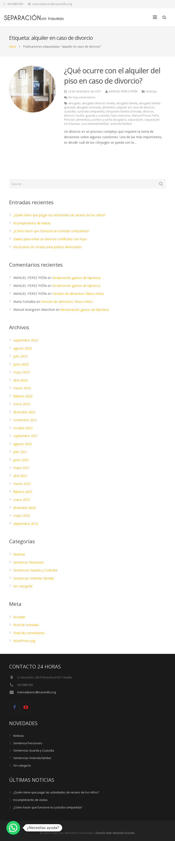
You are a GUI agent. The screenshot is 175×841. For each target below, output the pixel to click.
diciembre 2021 (24, 412)
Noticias (151, 91)
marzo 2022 (22, 388)
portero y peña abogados (109, 120)
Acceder (19, 617)
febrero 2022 (22, 396)
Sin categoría (22, 586)
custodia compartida (91, 111)
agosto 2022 (22, 348)
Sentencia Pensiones (28, 562)
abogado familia (127, 103)
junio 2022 (21, 364)
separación (135, 120)
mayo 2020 (21, 515)
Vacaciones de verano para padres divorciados (47, 247)
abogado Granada (89, 107)
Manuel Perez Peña (145, 115)
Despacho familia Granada (124, 111)
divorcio (148, 111)
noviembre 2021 (25, 420)
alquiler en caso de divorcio (135, 107)
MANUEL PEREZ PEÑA (123, 91)
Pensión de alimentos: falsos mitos (78, 293)
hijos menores (121, 115)
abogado (75, 103)
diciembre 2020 (24, 507)
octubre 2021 (23, 428)
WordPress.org (24, 641)
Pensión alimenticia (77, 120)
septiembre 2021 (25, 436)
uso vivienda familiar (95, 124)
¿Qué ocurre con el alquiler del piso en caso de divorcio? (112, 76)
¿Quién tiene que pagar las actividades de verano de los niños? (59, 215)
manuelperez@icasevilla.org (52, 4)
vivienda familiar (121, 124)
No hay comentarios (81, 97)
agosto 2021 (22, 444)
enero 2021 (21, 499)
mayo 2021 (21, 468)
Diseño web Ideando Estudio (115, 833)
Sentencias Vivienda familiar (33, 578)
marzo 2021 (22, 484)
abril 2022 (20, 380)
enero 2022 (21, 404)
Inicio (12, 46)
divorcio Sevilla (74, 115)
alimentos (109, 107)
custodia (70, 111)
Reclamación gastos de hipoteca (76, 277)
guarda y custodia (97, 115)
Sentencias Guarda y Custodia (35, 570)
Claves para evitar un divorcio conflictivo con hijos (50, 239)
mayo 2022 (21, 372)
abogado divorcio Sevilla (98, 103)
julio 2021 (20, 452)
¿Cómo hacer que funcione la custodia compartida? (51, 231)
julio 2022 (20, 356)
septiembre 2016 (25, 523)
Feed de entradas (26, 625)
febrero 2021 (22, 491)
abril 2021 (20, 476)
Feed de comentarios (29, 633)
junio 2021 (21, 460)
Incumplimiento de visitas (32, 223)
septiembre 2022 (25, 340)
